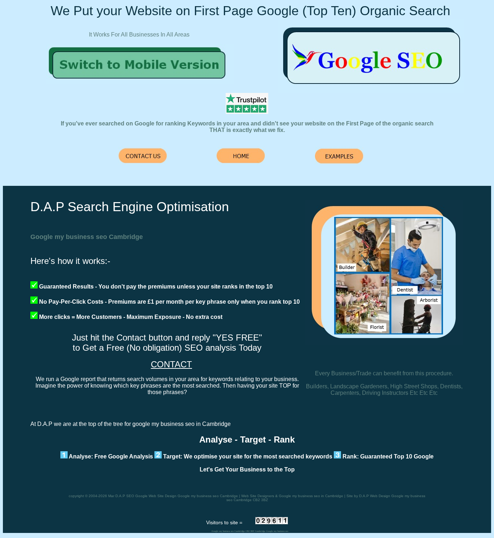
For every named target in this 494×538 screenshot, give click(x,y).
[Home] (140, 82)
